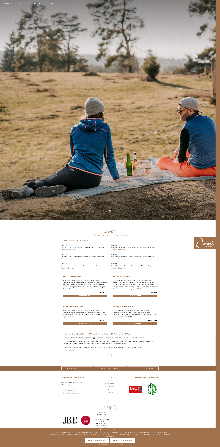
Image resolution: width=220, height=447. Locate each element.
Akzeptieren (64, 250)
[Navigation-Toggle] (217, 4)
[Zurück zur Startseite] (215, 246)
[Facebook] (133, 413)
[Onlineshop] (218, 346)
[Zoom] (110, 110)
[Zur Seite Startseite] (205, 243)
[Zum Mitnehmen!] (218, 355)
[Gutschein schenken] (218, 341)
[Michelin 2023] (86, 420)
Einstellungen (72, 250)
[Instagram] (137, 413)
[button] (9, 216)
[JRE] (70, 420)
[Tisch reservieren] (218, 350)
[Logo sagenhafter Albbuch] (136, 389)
